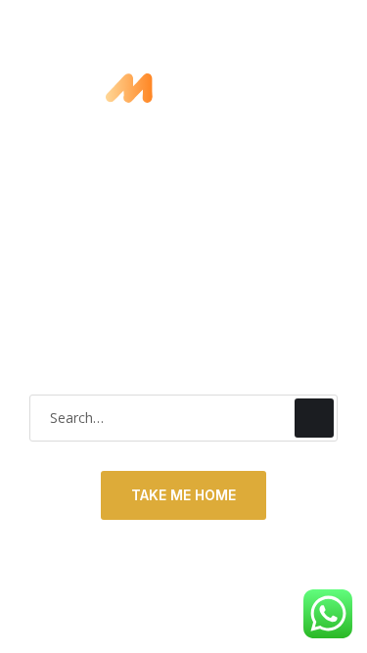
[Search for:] (183, 417)
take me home (183, 495)
